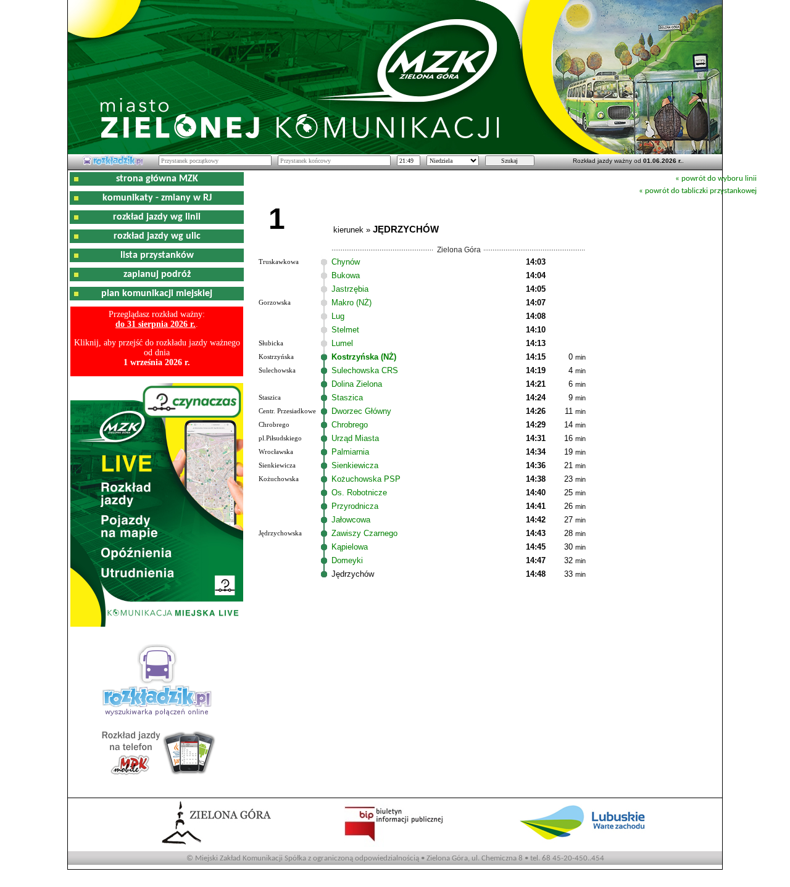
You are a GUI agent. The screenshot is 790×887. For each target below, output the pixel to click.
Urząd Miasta (355, 438)
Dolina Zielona (356, 384)
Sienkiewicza (354, 465)
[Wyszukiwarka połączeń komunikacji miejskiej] (113, 163)
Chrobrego (349, 424)
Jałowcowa (350, 519)
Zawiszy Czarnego (364, 533)
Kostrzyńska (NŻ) (363, 356)
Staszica (347, 397)
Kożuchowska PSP (366, 479)
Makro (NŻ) (351, 302)
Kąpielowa (349, 546)
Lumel (342, 343)
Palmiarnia (350, 451)
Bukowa (345, 275)
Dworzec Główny (361, 411)
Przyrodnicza (354, 506)
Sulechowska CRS (364, 370)
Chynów (345, 261)
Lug (337, 316)
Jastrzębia (349, 289)
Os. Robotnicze (359, 492)
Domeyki (347, 560)
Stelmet (345, 329)
